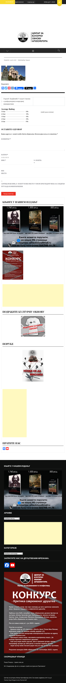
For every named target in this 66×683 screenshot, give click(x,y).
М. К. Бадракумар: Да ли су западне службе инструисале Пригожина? (24, 666)
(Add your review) (47, 112)
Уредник (28, 60)
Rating (4, 155)
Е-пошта (37, 161)
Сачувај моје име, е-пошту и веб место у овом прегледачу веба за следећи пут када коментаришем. (33, 185)
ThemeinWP (23, 680)
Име (3, 160)
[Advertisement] (33, 19)
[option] (33, 366)
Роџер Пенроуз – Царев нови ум (13, 662)
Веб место (4, 172)
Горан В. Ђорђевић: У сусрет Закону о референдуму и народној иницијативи (16, 101)
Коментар (6, 139)
